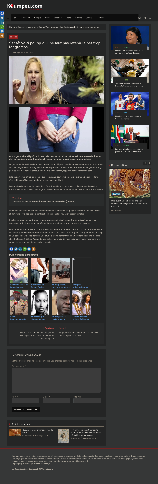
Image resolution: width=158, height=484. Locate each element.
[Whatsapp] (25, 249)
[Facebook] (11, 249)
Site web (77, 397)
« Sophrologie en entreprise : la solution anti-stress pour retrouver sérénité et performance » (86, 432)
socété (125, 80)
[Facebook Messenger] (29, 249)
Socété (57, 18)
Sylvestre (28, 436)
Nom (15, 397)
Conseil (89, 18)
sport (125, 113)
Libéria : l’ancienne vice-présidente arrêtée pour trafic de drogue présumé (129, 53)
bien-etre (13, 37)
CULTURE (116, 194)
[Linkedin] (20, 249)
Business (78, 18)
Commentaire (19, 366)
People (47, 18)
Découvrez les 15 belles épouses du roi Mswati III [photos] (43, 201)
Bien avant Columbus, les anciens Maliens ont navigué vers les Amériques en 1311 (129, 203)
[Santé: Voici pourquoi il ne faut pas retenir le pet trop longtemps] (56, 151)
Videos (101, 18)
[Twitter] (16, 249)
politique (126, 47)
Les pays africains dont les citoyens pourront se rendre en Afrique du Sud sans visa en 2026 (129, 152)
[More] (34, 249)
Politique (37, 18)
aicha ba (76, 438)
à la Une (118, 47)
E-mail (46, 397)
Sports (68, 18)
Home (15, 18)
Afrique (24, 18)
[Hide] (1, 40)
